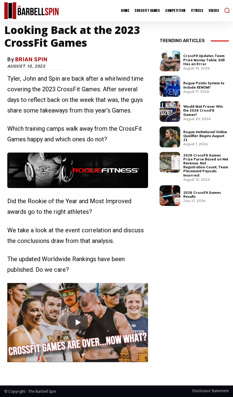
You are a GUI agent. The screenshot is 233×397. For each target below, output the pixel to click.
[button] (227, 10)
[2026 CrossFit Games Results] (170, 195)
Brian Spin (31, 59)
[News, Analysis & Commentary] (31, 10)
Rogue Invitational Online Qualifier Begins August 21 (205, 136)
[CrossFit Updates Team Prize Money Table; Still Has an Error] (170, 61)
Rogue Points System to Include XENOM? (204, 85)
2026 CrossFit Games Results (202, 194)
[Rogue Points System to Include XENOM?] (170, 86)
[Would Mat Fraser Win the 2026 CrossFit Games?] (170, 111)
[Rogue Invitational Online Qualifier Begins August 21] (170, 136)
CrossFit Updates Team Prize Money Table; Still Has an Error (204, 60)
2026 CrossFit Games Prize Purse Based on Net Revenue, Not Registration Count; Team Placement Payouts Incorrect (205, 165)
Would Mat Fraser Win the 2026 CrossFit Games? (203, 110)
